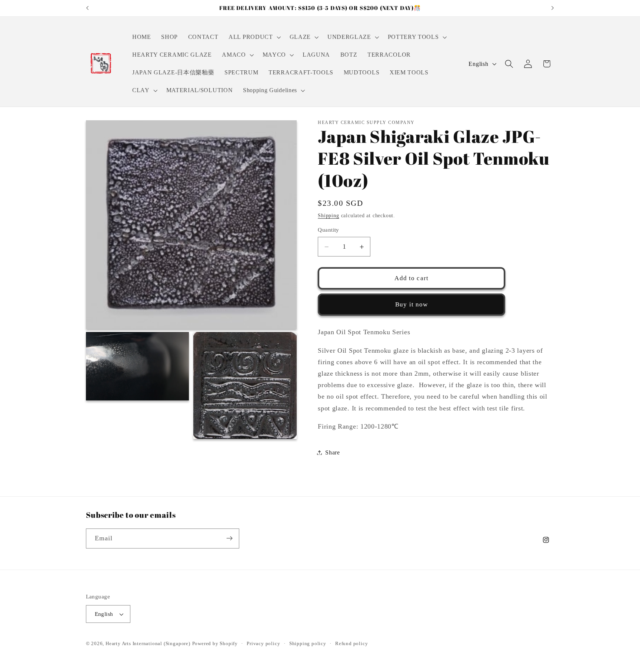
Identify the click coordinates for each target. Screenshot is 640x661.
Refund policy (351, 643)
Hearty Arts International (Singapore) (148, 643)
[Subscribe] (229, 538)
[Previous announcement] (87, 8)
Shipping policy (307, 643)
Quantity (328, 230)
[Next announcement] (552, 8)
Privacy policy (263, 643)
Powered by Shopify (215, 643)
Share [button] (332, 452)
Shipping (328, 215)
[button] (253, 37)
